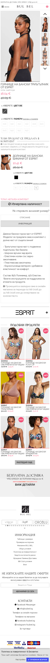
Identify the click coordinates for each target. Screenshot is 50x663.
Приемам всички (38, 660)
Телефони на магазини (25, 617)
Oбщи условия (25, 549)
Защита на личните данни (25, 555)
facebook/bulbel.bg (26, 621)
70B (4, 124)
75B (11, 124)
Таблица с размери (30, 119)
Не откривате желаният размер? (31, 210)
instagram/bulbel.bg (26, 625)
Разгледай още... (25, 462)
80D (4, 130)
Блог (25, 565)
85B (12, 130)
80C (42, 124)
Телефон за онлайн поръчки (25, 613)
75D (26, 124)
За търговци (25, 629)
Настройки (20, 659)
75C (19, 124)
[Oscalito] (25, 522)
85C (19, 130)
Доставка (33, 558)
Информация (25, 224)
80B (34, 124)
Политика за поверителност (25, 552)
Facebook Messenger (26, 605)
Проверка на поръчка (25, 542)
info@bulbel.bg (26, 609)
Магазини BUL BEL (25, 545)
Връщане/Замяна (20, 558)
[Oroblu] (41, 522)
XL (36, 188)
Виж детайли (25, 484)
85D (27, 130)
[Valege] (9, 522)
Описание (25, 217)
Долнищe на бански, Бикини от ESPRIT (28, 157)
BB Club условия (25, 561)
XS (16, 188)
